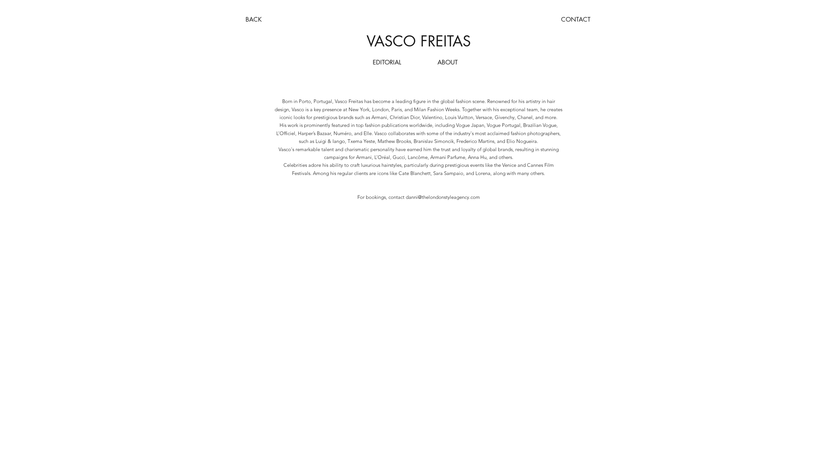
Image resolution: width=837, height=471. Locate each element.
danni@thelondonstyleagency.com (443, 197)
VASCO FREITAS (419, 41)
